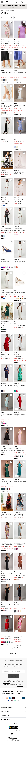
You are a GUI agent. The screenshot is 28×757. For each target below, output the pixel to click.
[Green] (2, 329)
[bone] (2, 80)
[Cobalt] (2, 267)
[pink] (17, 234)
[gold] (6, 80)
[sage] (2, 423)
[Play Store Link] (13, 727)
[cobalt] (4, 205)
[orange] (17, 267)
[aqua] (15, 391)
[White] (15, 298)
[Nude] (17, 298)
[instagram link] (12, 734)
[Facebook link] (15, 734)
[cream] (17, 579)
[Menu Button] (2, 2)
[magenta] (17, 549)
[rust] (15, 579)
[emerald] (22, 456)
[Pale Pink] (6, 267)
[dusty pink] (18, 579)
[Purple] (9, 267)
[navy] (4, 80)
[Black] (20, 298)
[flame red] (2, 642)
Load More (13, 653)
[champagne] (6, 489)
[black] (2, 236)
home (2, 10)
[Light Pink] (4, 610)
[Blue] (6, 579)
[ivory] (2, 205)
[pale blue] (4, 236)
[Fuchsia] (4, 267)
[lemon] (17, 147)
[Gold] (18, 298)
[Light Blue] (6, 610)
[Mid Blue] (7, 579)
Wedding (12, 10)
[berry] (4, 423)
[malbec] (9, 489)
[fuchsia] (17, 391)
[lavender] (15, 147)
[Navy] (6, 329)
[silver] (17, 80)
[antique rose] (15, 456)
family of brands (6, 683)
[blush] (18, 456)
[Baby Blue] (7, 267)
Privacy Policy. (20, 686)
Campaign (7, 10)
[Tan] (22, 298)
